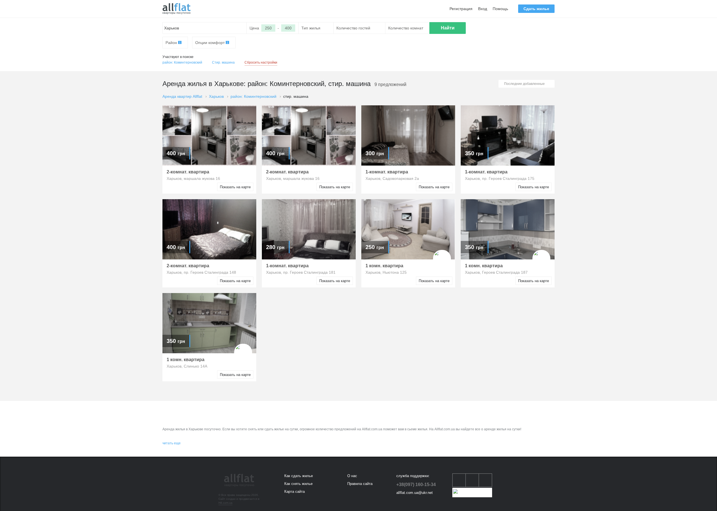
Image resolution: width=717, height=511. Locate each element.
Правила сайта (360, 484)
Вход (482, 8)
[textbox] (204, 28)
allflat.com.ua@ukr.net (414, 493)
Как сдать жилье (298, 476)
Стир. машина (223, 62)
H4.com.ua (225, 502)
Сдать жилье (536, 8)
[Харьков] (176, 8)
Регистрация (461, 8)
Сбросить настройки (261, 62)
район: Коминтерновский (182, 62)
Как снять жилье (298, 484)
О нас (352, 476)
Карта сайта (294, 491)
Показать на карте (235, 187)
